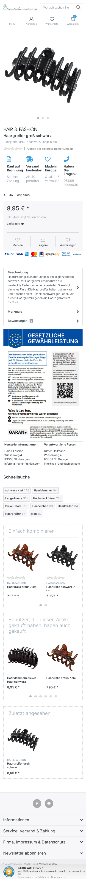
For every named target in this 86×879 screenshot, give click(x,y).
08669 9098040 (71, 183)
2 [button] (43, 118)
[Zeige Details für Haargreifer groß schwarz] (23, 740)
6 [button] (56, 696)
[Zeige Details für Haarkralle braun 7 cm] (23, 557)
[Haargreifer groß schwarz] (43, 75)
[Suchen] (78, 7)
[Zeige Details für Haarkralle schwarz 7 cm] (62, 557)
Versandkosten (36, 217)
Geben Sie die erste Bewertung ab (50, 148)
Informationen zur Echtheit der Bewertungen (41, 877)
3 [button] (48, 118)
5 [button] (51, 696)
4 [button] (45, 696)
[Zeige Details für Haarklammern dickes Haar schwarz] (23, 657)
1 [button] (38, 118)
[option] (43, 75)
